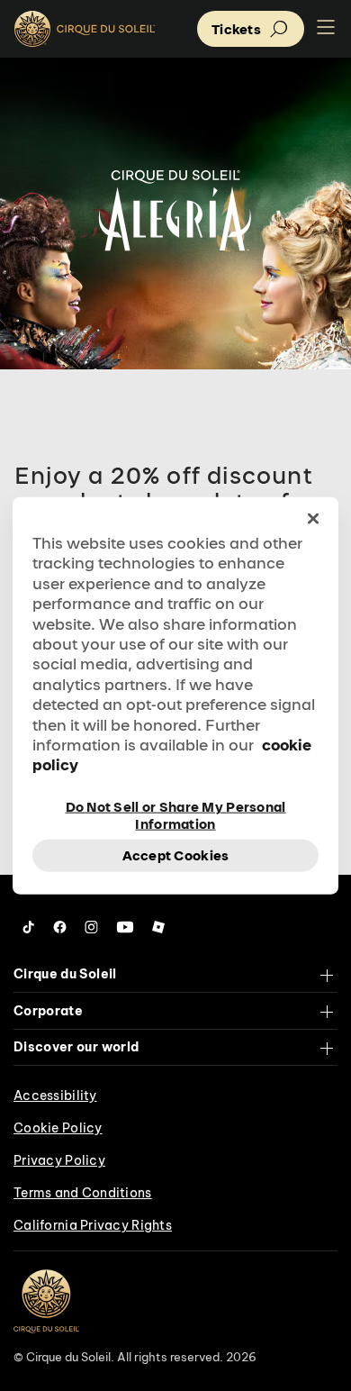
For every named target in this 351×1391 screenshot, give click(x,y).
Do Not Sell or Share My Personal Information (176, 813)
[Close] (313, 519)
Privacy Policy (59, 1160)
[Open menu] (326, 28)
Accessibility (55, 1095)
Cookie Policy (58, 1128)
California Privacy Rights (93, 1225)
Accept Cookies (176, 855)
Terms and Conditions (83, 1193)
